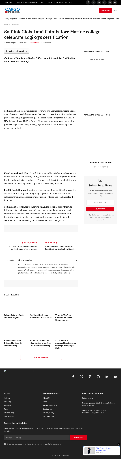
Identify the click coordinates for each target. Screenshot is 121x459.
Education (78, 19)
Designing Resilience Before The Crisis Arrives (41, 316)
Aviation (34, 19)
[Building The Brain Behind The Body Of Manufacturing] (15, 331)
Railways (49, 19)
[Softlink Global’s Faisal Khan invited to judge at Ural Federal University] (41, 331)
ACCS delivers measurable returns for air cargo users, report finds (65, 344)
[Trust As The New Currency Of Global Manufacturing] (66, 305)
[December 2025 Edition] (100, 141)
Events (117, 19)
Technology (34, 43)
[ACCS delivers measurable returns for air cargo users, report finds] (66, 331)
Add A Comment (41, 357)
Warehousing (69, 19)
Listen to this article (18, 51)
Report (103, 19)
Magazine (110, 19)
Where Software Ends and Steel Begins (13, 316)
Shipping (41, 19)
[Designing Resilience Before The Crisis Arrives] (41, 305)
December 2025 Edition (100, 162)
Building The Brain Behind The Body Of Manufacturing (13, 343)
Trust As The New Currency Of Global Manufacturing (63, 317)
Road (55, 19)
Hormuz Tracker (25, 19)
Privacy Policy (106, 217)
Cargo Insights (11, 43)
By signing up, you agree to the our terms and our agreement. (101, 217)
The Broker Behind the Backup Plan (29, 2)
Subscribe (105, 10)
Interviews (96, 19)
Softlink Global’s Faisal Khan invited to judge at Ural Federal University (40, 343)
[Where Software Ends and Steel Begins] (15, 305)
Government (87, 19)
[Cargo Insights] (13, 10)
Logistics (61, 19)
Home (16, 19)
